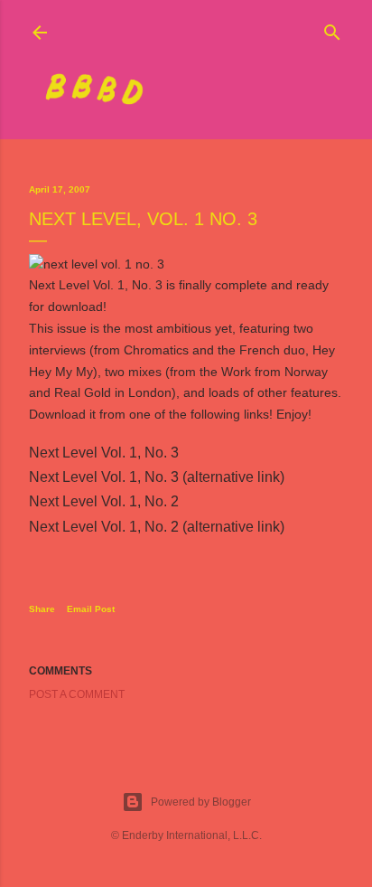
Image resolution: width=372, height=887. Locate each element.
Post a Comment (77, 694)
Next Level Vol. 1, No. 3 (104, 452)
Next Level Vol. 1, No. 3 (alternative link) (156, 477)
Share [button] (42, 609)
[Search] (332, 28)
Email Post (91, 609)
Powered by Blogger (201, 802)
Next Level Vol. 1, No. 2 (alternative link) (156, 526)
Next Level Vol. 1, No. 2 (104, 501)
